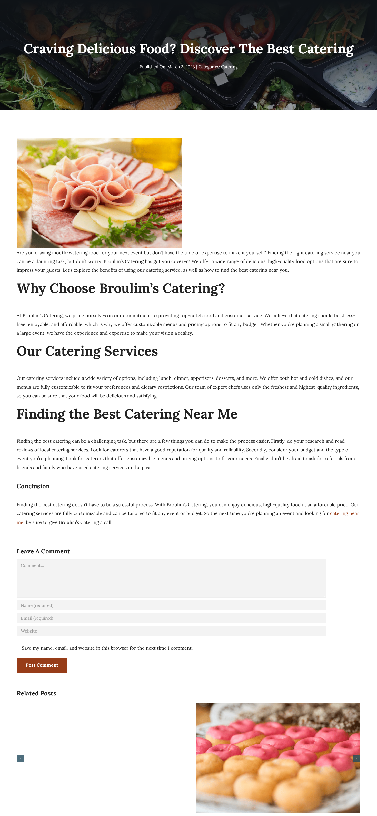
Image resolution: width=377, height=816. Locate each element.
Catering (229, 66)
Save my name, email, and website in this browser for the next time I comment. (107, 648)
